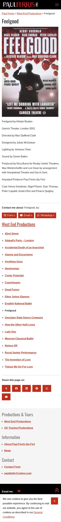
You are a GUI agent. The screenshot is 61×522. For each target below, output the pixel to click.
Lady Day (10, 331)
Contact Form (12, 467)
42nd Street (11, 233)
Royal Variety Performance (20, 352)
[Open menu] (56, 4)
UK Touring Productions (18, 428)
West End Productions (18, 224)
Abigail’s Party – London (19, 240)
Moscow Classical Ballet (19, 338)
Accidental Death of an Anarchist (24, 247)
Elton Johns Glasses (17, 296)
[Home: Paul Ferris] (20, 4)
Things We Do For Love (19, 366)
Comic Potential (14, 275)
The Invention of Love (18, 359)
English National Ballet (18, 303)
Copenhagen (12, 282)
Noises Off (11, 345)
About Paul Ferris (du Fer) (19, 444)
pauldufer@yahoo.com (17, 473)
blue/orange (12, 268)
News (7, 450)
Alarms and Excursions (19, 254)
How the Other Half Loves (20, 324)
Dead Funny (12, 289)
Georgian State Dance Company (24, 317)
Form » (10, 215)
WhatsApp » (46, 215)
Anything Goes (14, 261)
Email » (27, 215)
